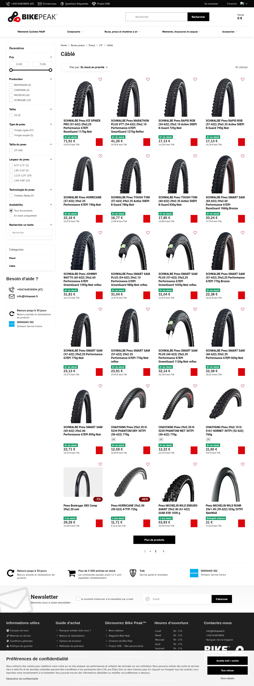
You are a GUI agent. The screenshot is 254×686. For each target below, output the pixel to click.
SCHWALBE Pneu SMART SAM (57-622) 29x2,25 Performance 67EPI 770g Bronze (225, 277)
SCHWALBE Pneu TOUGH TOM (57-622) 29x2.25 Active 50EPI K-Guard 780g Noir (130, 201)
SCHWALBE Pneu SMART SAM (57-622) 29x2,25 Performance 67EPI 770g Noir (83, 354)
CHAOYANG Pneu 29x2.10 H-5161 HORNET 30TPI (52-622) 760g (225, 430)
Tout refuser (227, 670)
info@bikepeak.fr (215, 631)
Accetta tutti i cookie (227, 660)
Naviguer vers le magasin (219, 639)
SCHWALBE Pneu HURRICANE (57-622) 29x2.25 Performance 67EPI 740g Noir (82, 201)
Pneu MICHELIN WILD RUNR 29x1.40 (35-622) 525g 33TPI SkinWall (224, 509)
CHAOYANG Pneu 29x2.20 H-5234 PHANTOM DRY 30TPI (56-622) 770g (129, 430)
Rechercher (198, 17)
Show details (227, 678)
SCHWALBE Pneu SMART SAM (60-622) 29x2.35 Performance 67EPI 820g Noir (225, 354)
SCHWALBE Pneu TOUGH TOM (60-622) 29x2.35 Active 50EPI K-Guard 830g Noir (178, 201)
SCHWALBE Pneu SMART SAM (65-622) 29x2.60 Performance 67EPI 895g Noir (83, 430)
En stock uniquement (25, 215)
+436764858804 (215, 635)
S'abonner (222, 599)
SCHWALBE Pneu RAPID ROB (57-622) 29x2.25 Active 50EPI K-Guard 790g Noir (225, 124)
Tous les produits (23, 210)
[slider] (11, 70)
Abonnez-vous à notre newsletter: (51, 602)
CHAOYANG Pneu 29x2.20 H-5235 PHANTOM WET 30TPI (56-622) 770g (177, 430)
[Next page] (163, 551)
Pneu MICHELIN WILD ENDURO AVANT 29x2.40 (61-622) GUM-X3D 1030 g (178, 509)
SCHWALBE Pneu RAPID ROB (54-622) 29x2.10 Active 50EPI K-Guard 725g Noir (178, 124)
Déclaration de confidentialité (22, 678)
